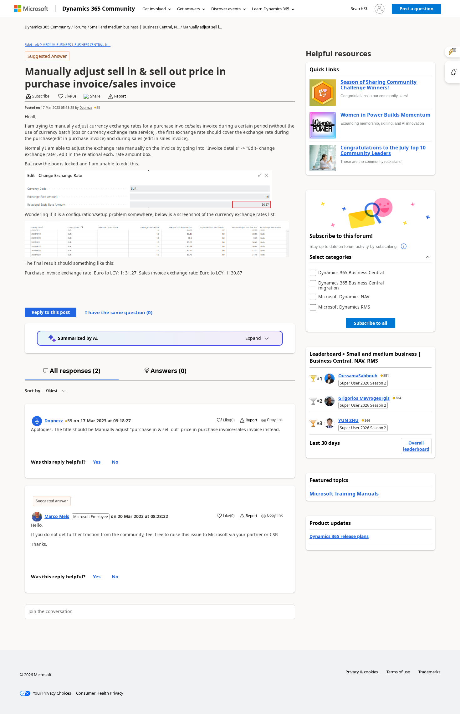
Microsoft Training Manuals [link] (344, 493)
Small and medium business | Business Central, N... (135, 27)
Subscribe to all (370, 323)
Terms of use (398, 672)
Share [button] (95, 96)
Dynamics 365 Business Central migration (351, 285)
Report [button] (120, 96)
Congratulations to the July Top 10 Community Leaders (383, 150)
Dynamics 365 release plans (339, 536)
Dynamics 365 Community (98, 8)
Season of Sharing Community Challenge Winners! (378, 84)
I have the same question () (118, 312)
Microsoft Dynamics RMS (344, 307)
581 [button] (386, 375)
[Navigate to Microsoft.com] (31, 8)
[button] (359, 9)
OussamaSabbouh (357, 376)
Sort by (32, 391)
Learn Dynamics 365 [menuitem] (270, 9)
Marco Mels (56, 516)
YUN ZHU (348, 420)
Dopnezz (85, 107)
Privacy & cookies (361, 672)
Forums (80, 27)
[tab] (72, 373)
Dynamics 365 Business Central (351, 272)
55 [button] (98, 107)
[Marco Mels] (37, 517)
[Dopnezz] (37, 421)
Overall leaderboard (416, 446)
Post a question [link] (416, 9)
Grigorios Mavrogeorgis (364, 398)
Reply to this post (51, 312)
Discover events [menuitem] (226, 9)
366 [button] (367, 420)
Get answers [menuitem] (188, 9)
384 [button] (398, 398)
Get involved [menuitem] (154, 9)
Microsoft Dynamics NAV (343, 296)
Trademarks (429, 672)
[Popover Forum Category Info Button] (404, 246)
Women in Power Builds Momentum (385, 115)
